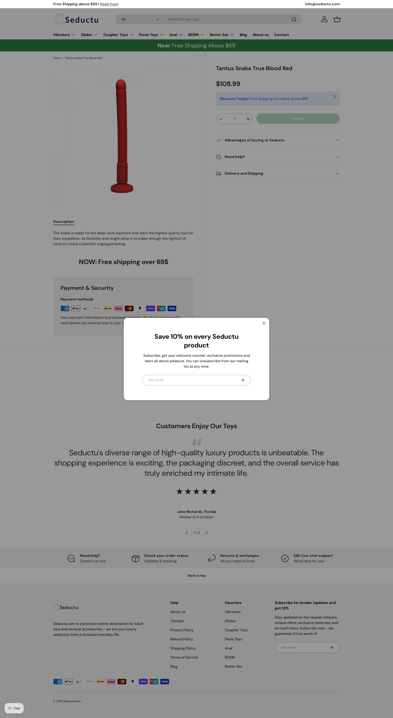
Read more (109, 4)
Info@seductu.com (322, 4)
